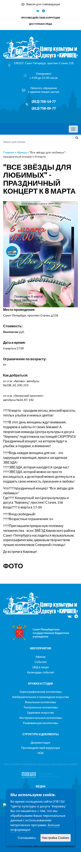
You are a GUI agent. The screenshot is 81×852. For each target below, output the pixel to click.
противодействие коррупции (40, 17)
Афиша (22, 152)
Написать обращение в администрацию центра (43, 90)
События (40, 662)
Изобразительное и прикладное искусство (40, 697)
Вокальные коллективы (40, 702)
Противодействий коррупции (40, 747)
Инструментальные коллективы (40, 717)
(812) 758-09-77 (44, 108)
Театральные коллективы (40, 707)
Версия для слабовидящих (43, 4)
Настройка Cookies (55, 837)
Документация (40, 742)
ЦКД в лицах (40, 667)
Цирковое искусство (40, 712)
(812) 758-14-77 (44, 101)
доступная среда (40, 24)
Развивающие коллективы (40, 723)
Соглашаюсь (27, 837)
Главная (8, 152)
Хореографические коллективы (40, 691)
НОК (41, 753)
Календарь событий (40, 672)
